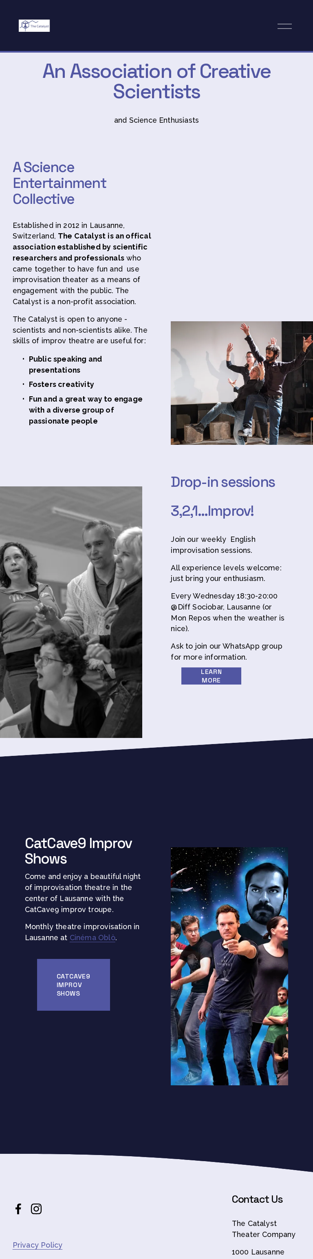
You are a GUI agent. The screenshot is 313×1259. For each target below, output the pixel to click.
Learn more (211, 676)
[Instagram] (36, 1209)
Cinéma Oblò (92, 937)
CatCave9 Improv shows (73, 985)
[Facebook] (18, 1209)
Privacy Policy (38, 1245)
